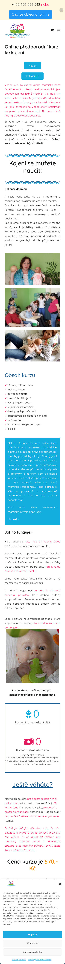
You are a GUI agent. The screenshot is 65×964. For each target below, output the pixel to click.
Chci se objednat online (31, 14)
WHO (9, 820)
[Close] (61, 10)
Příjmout (32, 934)
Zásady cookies (19, 959)
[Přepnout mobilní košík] (52, 29)
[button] (60, 884)
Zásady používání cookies (39, 959)
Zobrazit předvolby (32, 952)
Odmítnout (32, 943)
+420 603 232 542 (26, 4)
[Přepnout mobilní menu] (58, 29)
